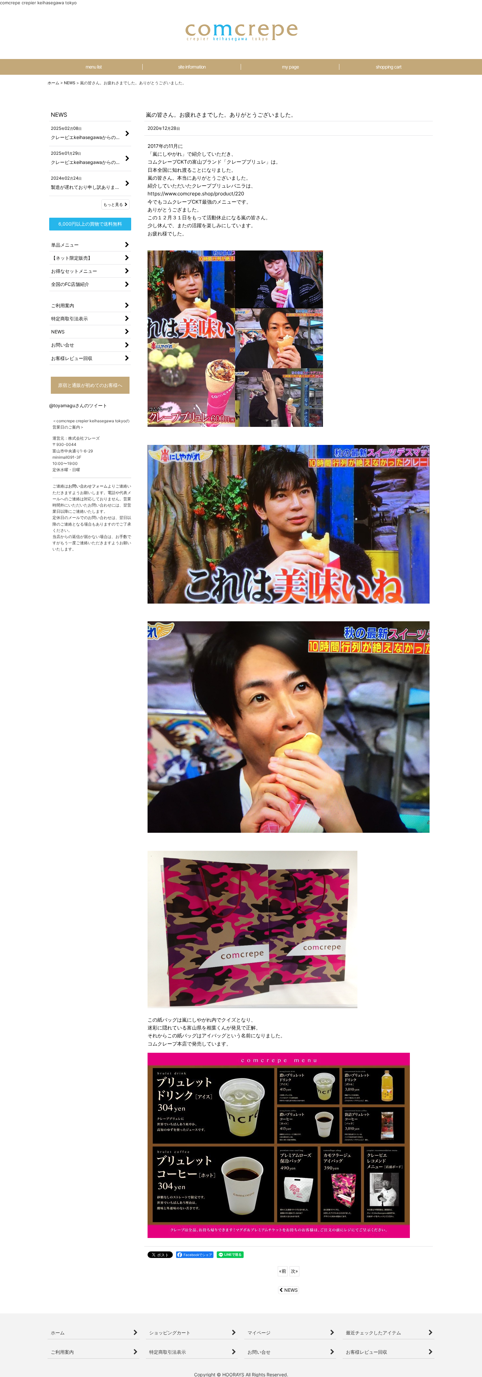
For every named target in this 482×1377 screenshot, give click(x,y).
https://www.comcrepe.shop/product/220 (196, 193)
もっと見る (113, 204)
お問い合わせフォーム (88, 486)
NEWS (291, 1290)
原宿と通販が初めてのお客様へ (90, 385)
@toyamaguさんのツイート (78, 405)
